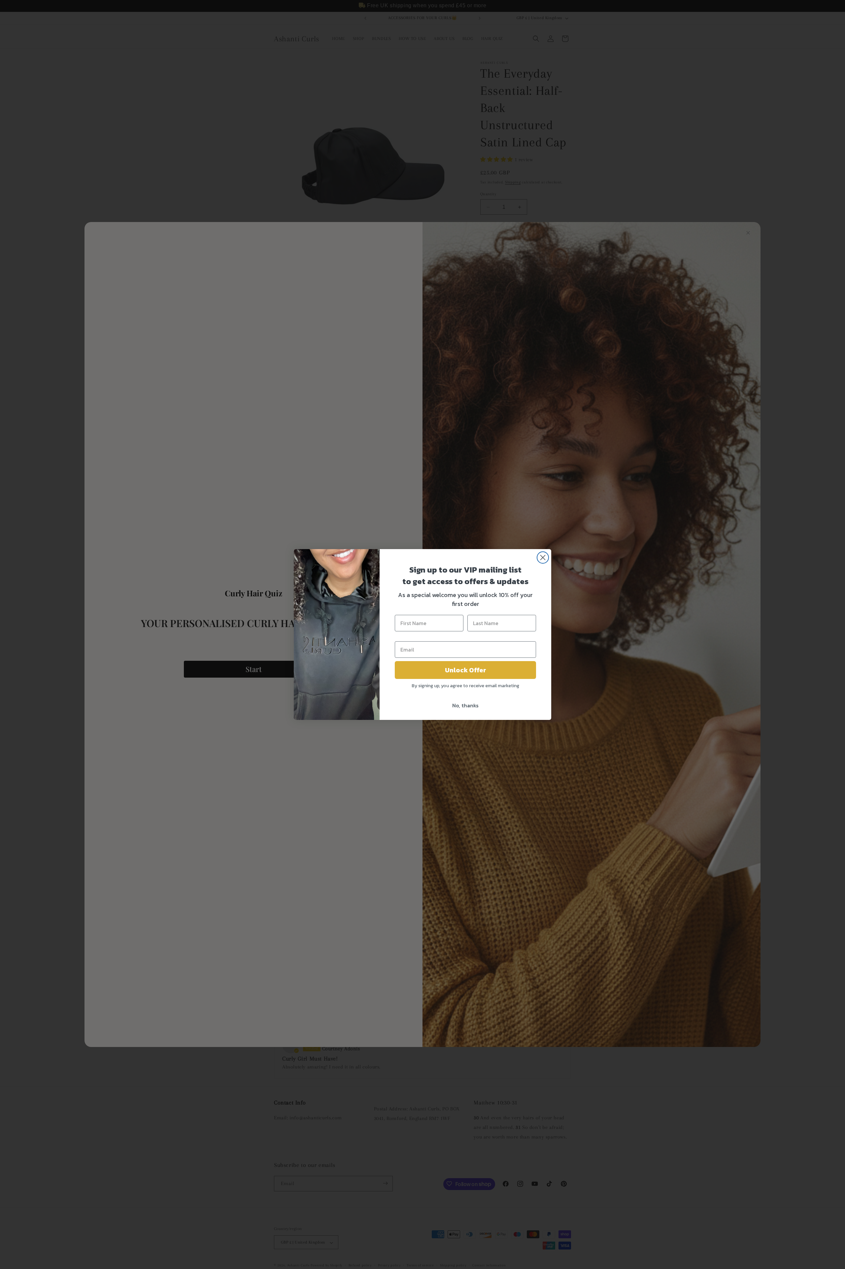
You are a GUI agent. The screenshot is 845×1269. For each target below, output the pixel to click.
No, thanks (465, 705)
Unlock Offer (465, 670)
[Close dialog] (543, 557)
